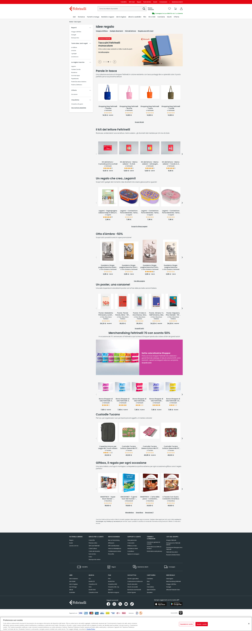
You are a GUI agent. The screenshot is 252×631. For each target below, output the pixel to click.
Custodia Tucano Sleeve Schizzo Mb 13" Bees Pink (149, 447)
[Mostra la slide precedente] (99, 61)
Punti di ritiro (147, 2)
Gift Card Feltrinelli (94, 546)
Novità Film (111, 581)
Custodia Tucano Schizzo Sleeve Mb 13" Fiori (128, 447)
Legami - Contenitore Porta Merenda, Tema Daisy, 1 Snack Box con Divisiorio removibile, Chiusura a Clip (150, 212)
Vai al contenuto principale (77, 2)
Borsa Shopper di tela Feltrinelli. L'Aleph (139, 400)
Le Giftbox (74, 47)
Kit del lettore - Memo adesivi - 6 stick (129, 163)
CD (89, 578)
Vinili (90, 587)
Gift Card (132, 2)
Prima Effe (111, 554)
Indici (90, 557)
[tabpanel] (139, 50)
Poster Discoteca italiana (78, 81)
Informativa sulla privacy (154, 551)
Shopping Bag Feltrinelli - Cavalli (170, 107)
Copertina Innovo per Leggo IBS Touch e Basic (107, 447)
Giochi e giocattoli (133, 578)
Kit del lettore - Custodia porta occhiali (107, 163)
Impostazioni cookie (186, 624)
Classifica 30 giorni (77, 104)
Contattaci (130, 551)
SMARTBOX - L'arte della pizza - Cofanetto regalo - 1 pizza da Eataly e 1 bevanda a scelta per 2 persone (149, 498)
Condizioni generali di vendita (153, 543)
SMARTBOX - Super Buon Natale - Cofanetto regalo (107, 498)
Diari (148, 581)
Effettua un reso (132, 546)
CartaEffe (124, 2)
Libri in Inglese (73, 584)
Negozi (139, 2)
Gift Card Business (113, 546)
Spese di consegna (133, 554)
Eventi (155, 2)
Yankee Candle (75, 69)
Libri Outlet (72, 581)
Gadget (73, 35)
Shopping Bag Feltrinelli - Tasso (149, 107)
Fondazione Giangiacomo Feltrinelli (174, 548)
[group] (154, 13)
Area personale (132, 540)
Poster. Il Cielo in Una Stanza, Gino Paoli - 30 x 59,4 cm (139, 314)
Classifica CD (93, 584)
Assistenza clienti (177, 2)
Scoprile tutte (146, 363)
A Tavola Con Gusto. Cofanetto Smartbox (170, 498)
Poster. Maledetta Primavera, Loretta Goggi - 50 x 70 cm (105, 314)
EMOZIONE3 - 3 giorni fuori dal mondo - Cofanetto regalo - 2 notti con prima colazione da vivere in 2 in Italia (129, 498)
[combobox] (122, 8)
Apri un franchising (114, 540)
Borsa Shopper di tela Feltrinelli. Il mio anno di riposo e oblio (105, 400)
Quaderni (149, 592)
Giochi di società (132, 587)
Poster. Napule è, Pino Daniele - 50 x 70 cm (173, 314)
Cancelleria (150, 587)
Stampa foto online (94, 559)
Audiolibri (72, 592)
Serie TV (110, 589)
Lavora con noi (73, 546)
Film (109, 578)
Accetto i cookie (202, 624)
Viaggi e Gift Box (76, 32)
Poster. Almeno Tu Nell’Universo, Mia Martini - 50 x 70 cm (156, 314)
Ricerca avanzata (151, 8)
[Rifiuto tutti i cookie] (249, 624)
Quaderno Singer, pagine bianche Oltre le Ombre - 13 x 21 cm (129, 266)
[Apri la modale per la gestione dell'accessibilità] (181, 613)
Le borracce (74, 57)
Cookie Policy (91, 629)
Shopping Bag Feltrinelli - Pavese (108, 107)
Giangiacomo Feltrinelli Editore (173, 544)
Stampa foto (75, 38)
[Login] (181, 8)
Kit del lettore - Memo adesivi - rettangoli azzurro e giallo (149, 163)
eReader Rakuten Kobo (173, 589)
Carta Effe (92, 540)
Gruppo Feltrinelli (171, 540)
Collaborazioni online (114, 551)
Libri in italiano (73, 578)
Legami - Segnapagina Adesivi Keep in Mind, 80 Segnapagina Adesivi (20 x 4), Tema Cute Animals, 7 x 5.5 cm (107, 212)
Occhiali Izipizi (75, 75)
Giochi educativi (132, 584)
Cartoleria (150, 578)
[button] (144, 8)
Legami (73, 66)
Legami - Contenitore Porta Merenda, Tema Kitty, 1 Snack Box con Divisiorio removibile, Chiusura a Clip (170, 212)
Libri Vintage (73, 587)
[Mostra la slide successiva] (114, 61)
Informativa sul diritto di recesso (154, 547)
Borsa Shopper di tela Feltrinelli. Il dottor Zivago (122, 400)
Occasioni (74, 94)
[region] (126, 624)
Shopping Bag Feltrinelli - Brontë (129, 107)
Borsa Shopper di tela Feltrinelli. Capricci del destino (156, 400)
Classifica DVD (112, 584)
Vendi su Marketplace (114, 548)
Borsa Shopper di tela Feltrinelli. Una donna (173, 400)
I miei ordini (130, 543)
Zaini (148, 584)
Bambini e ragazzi (113, 592)
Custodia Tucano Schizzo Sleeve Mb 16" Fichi (170, 447)
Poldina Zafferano (76, 85)
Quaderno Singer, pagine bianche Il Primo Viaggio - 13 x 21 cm (149, 266)
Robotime (74, 72)
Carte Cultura (93, 548)
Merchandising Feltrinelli (173, 581)
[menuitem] (74, 17)
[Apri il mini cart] (175, 8)
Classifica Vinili (93, 592)
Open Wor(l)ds (151, 589)
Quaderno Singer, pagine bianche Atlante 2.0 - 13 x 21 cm (107, 266)
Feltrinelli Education (172, 552)
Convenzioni (163, 2)
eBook (71, 589)
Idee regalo (169, 578)
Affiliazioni (111, 543)
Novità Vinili (92, 589)
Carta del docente (94, 551)
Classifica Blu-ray (113, 587)
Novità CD (92, 581)
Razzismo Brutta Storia (173, 555)
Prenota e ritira (93, 543)
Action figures (131, 592)
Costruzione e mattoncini (135, 581)
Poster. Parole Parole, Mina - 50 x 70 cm (122, 314)
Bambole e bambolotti (134, 589)
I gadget (73, 53)
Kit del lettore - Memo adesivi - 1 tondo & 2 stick (170, 163)
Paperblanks (75, 78)
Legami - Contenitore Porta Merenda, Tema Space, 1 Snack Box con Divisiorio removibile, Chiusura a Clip (129, 212)
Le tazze (73, 50)
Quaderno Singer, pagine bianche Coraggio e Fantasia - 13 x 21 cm (171, 266)
